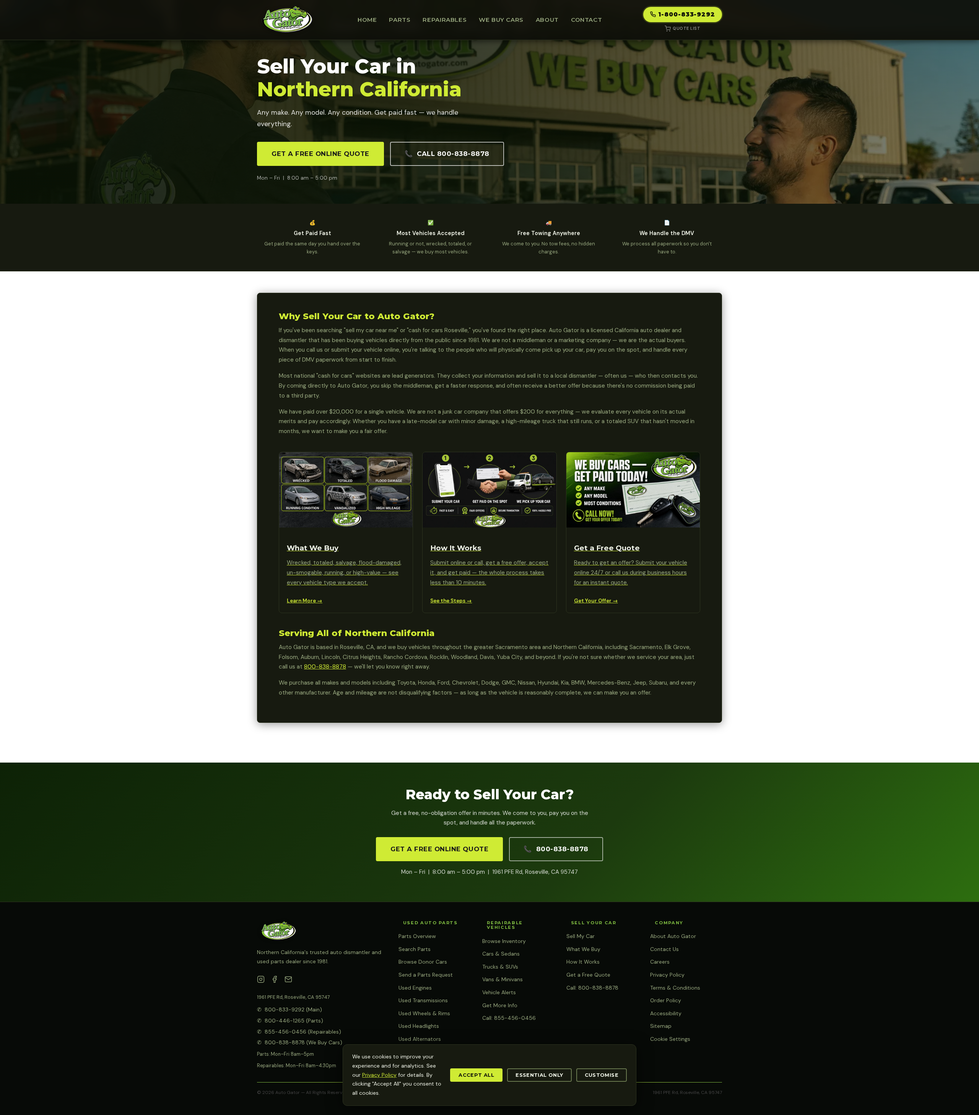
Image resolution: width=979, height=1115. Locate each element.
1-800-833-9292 (686, 14)
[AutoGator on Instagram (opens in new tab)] (261, 980)
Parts (399, 19)
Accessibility (665, 1013)
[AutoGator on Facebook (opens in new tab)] (274, 980)
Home (367, 19)
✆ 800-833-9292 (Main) (289, 1009)
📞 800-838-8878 (556, 849)
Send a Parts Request (425, 974)
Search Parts (414, 949)
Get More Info (499, 1005)
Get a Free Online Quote (320, 153)
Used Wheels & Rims (424, 1013)
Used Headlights (418, 1025)
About (547, 19)
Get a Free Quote (588, 974)
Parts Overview (417, 936)
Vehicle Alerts (499, 992)
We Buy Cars (501, 19)
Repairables (445, 19)
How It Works (583, 961)
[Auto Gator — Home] (286, 20)
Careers (660, 961)
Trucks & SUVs (500, 966)
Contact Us (664, 949)
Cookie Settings (670, 1038)
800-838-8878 (325, 666)
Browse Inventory (504, 941)
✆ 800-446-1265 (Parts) (290, 1020)
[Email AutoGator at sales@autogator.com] (288, 980)
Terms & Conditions (675, 987)
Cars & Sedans (501, 953)
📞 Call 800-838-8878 (447, 153)
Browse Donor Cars (422, 961)
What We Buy (583, 949)
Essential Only (539, 1075)
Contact (586, 19)
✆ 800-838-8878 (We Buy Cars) (299, 1042)
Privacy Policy (667, 974)
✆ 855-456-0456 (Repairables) (299, 1031)
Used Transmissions (423, 1000)
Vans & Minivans (502, 979)
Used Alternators (419, 1038)
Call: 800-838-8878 (592, 987)
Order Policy (665, 1000)
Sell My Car (580, 936)
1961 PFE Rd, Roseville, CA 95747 (293, 997)
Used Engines (415, 987)
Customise (601, 1075)
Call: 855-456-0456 (509, 1017)
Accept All (476, 1075)
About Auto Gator (673, 936)
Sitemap (661, 1025)
